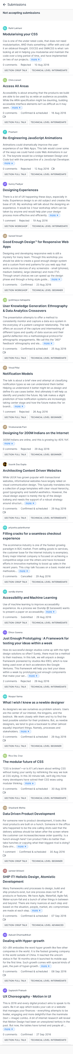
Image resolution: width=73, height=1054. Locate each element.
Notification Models (18, 374)
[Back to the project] (3, 4)
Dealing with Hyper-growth (23, 941)
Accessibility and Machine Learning (30, 597)
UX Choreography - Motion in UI (27, 996)
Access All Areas (16, 86)
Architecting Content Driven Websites (32, 470)
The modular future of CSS (23, 762)
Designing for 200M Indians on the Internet (36, 433)
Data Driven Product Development (29, 814)
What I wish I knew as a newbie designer (33, 702)
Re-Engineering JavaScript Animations (32, 138)
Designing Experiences (20, 190)
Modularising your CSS (20, 34)
